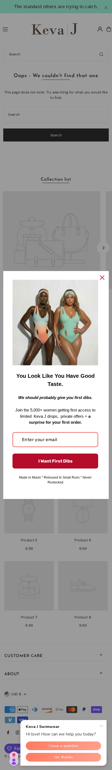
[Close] (102, 277)
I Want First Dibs (55, 461)
